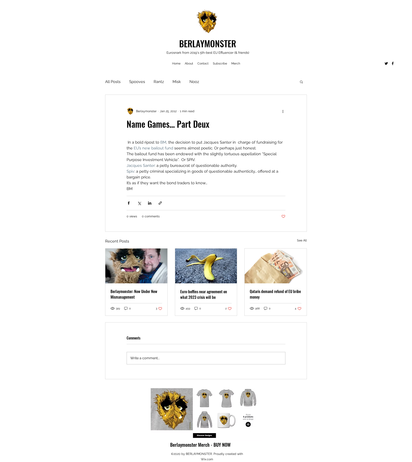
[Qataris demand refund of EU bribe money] (276, 266)
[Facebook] (393, 63)
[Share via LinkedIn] (150, 203)
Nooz (194, 81)
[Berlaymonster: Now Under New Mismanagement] (136, 266)
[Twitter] (386, 63)
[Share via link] (160, 203)
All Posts (113, 81)
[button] (301, 81)
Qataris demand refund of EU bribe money (275, 294)
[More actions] (282, 111)
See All (302, 240)
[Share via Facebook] (129, 203)
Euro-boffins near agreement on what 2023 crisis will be (203, 294)
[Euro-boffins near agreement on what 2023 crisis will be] (206, 266)
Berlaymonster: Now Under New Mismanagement (134, 294)
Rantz (159, 81)
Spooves (137, 81)
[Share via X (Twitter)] (139, 203)
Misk (177, 81)
